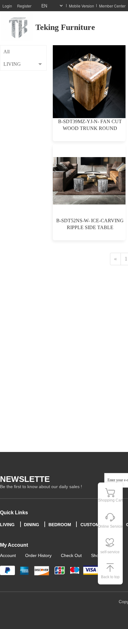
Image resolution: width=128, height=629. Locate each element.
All (6, 51)
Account (8, 555)
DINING (31, 524)
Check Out (71, 555)
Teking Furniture (65, 27)
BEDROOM (59, 524)
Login (7, 5)
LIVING (12, 64)
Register (24, 5)
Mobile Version (81, 5)
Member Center (112, 5)
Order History (38, 555)
